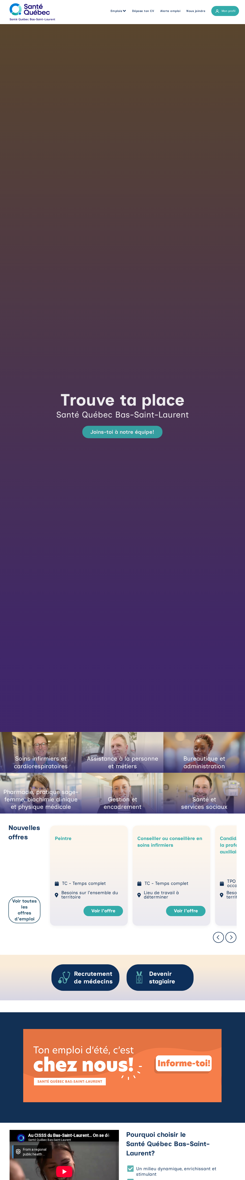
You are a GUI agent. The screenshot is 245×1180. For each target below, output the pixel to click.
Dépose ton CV (143, 11)
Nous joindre (195, 11)
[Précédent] (218, 937)
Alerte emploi (170, 11)
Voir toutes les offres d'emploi (24, 910)
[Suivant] (231, 937)
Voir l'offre (103, 911)
